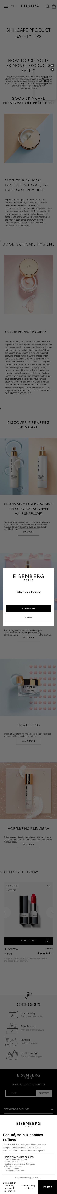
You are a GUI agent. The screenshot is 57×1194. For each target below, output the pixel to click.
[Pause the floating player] (52, 70)
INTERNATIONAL (28, 608)
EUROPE (28, 617)
